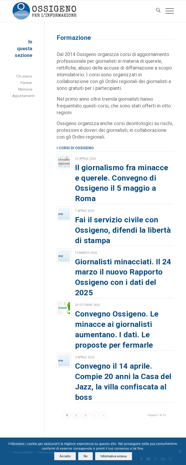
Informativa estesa (114, 456)
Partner (26, 83)
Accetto (65, 456)
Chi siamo (24, 76)
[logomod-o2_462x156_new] (44, 11)
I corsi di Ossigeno (75, 148)
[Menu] (167, 11)
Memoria (25, 89)
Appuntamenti (22, 96)
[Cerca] (156, 11)
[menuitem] (156, 11)
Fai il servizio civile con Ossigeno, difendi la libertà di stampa (123, 230)
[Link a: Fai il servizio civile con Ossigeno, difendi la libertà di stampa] (64, 214)
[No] (180, 451)
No (85, 456)
